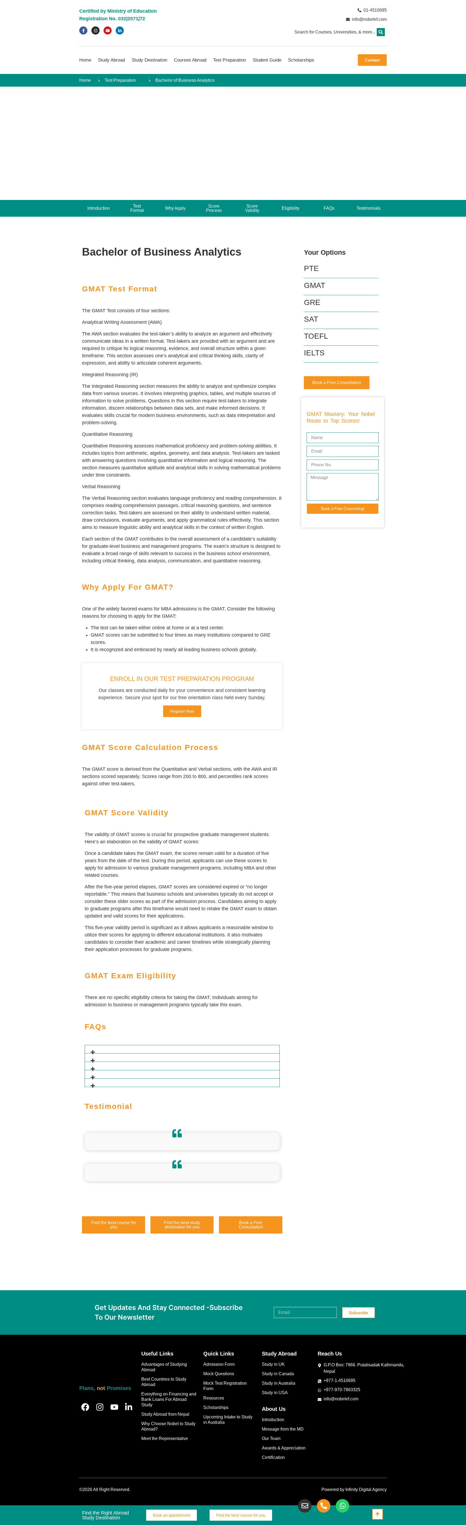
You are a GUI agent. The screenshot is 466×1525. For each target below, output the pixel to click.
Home (85, 60)
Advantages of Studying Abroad (164, 1367)
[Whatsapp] (342, 1506)
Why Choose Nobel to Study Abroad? (168, 1426)
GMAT (314, 285)
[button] (381, 32)
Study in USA (275, 1392)
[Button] (377, 1514)
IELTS (314, 353)
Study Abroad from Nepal (165, 1414)
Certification (273, 1457)
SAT (311, 319)
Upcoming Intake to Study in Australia (227, 1420)
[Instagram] (95, 30)
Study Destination (149, 60)
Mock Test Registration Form (225, 1386)
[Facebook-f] (83, 30)
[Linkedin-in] (120, 30)
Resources (213, 1398)
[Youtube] (108, 30)
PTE (311, 268)
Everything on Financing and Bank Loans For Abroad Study (168, 1399)
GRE (312, 302)
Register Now (182, 711)
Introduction (273, 1419)
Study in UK (273, 1364)
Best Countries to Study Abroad (163, 1382)
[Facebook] (85, 1407)
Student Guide (267, 60)
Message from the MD (283, 1429)
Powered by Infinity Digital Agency (354, 1489)
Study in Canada (278, 1373)
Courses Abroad (190, 60)
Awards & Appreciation (284, 1448)
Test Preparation (229, 60)
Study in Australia (278, 1383)
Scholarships (301, 60)
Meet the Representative (164, 1438)
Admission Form (219, 1364)
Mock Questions (218, 1373)
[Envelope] (304, 1506)
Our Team (271, 1438)
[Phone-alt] (323, 1506)
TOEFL (316, 336)
